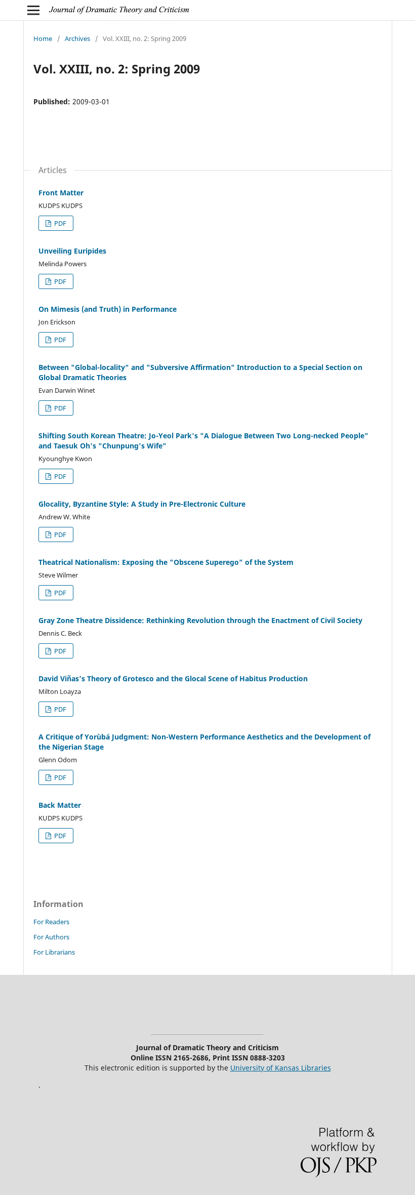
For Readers (51, 921)
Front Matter (61, 192)
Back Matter (59, 805)
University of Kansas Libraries (280, 1068)
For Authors (51, 936)
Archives (77, 38)
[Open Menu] (33, 10)
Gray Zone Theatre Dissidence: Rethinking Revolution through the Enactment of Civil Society (200, 620)
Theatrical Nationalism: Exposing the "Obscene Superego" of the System (166, 562)
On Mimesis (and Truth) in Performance (107, 309)
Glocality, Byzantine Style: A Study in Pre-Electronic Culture (141, 504)
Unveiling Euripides (72, 251)
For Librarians (54, 952)
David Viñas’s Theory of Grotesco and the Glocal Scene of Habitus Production (173, 678)
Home (42, 38)
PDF (59, 223)
